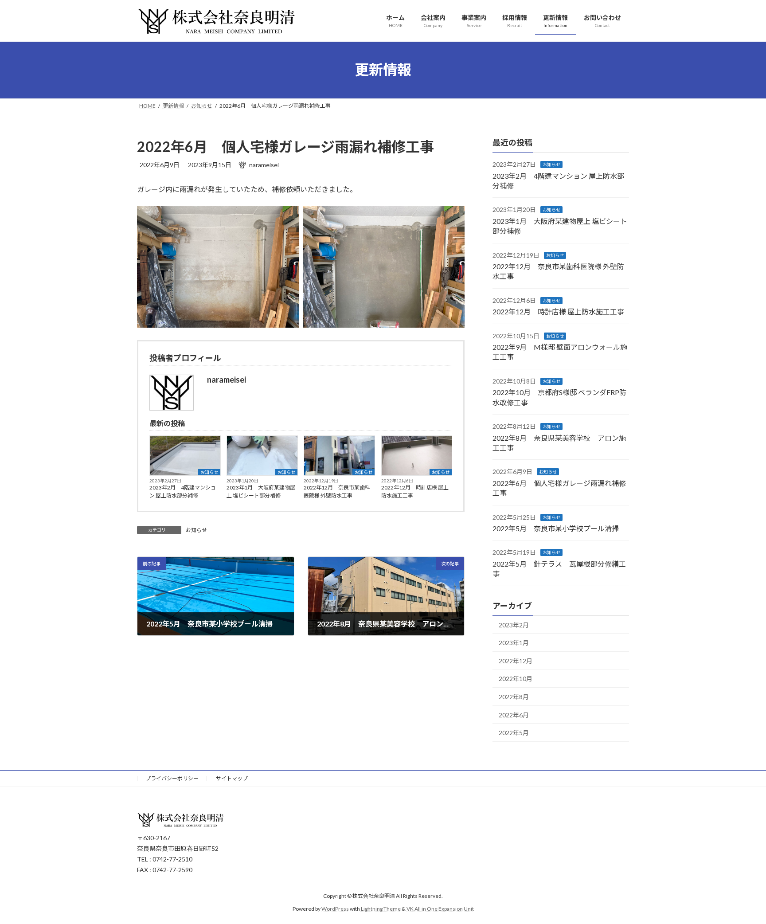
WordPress (335, 908)
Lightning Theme (381, 908)
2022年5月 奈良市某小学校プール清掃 (555, 528)
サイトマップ (232, 778)
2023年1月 (514, 642)
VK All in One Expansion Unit (440, 908)
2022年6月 (514, 714)
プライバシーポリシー (172, 778)
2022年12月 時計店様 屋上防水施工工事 (415, 491)
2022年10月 (515, 678)
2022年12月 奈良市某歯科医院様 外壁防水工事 (337, 491)
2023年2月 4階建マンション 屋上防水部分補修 (182, 491)
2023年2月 (514, 624)
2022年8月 (514, 697)
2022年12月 (515, 660)
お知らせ (209, 472)
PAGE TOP (740, 887)
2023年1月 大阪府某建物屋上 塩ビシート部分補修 (261, 491)
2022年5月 (514, 732)
